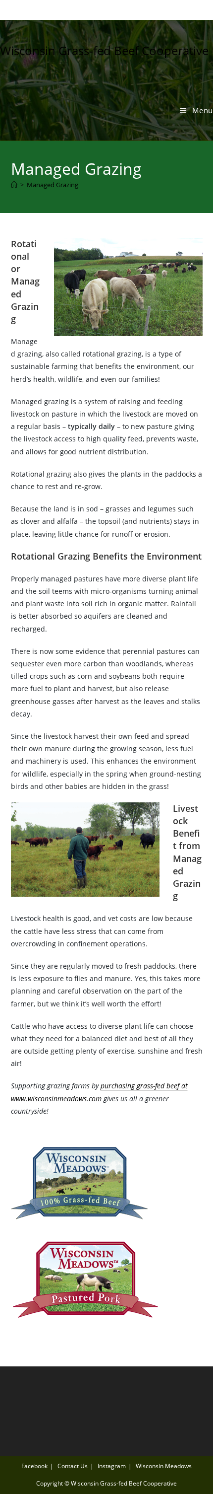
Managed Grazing (52, 184)
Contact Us (72, 1466)
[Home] (14, 184)
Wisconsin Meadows (164, 1466)
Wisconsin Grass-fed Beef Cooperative (104, 50)
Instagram (112, 1466)
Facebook (34, 1466)
